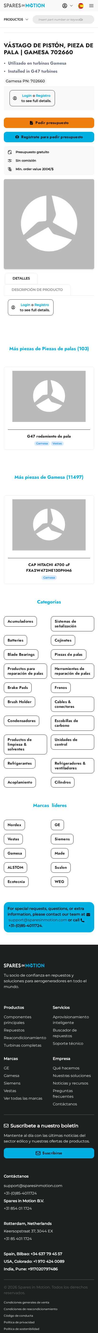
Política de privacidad (19, 1322)
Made (60, 853)
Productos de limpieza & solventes (20, 744)
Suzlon (61, 867)
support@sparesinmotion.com (33, 1185)
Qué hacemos (66, 1068)
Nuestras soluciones (72, 1075)
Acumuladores (20, 621)
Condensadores (21, 720)
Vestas (13, 839)
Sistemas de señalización (65, 624)
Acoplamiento (20, 782)
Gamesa (15, 853)
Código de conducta (18, 1315)
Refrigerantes (20, 763)
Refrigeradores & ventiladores (70, 766)
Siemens (62, 839)
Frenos (61, 687)
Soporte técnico (68, 1043)
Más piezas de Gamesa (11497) (49, 477)
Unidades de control (66, 742)
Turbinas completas (22, 1045)
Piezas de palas (69, 654)
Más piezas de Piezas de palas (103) (49, 348)
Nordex (14, 825)
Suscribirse (52, 1153)
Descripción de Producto (37, 290)
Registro (43, 95)
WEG (59, 881)
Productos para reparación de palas (25, 671)
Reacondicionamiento (25, 1038)
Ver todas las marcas (23, 1098)
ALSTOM (15, 867)
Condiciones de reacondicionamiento (31, 1309)
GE (57, 825)
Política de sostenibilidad (21, 1329)
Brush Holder (19, 701)
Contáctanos (65, 1104)
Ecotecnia (16, 881)
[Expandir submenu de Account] (71, 6)
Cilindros (63, 782)
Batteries (15, 640)
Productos (13, 19)
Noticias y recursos (70, 1083)
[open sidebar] (91, 6)
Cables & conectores (64, 704)
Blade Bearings (21, 654)
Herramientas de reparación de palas (72, 671)
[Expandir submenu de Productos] (27, 19)
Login (27, 95)
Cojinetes (63, 640)
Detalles (21, 278)
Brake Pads (18, 687)
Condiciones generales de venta (26, 1302)
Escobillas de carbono (66, 723)
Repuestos (14, 1030)
